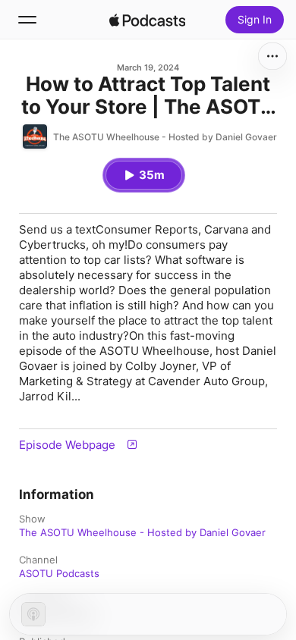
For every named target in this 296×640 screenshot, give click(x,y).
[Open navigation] (27, 19)
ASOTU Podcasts (59, 573)
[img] (147, 19)
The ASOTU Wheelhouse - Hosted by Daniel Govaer (142, 532)
